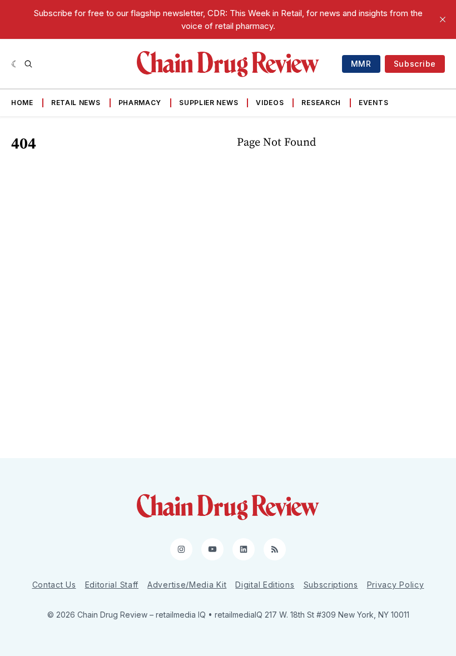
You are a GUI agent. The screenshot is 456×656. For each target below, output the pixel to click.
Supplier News (208, 102)
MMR (361, 63)
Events (373, 102)
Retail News (76, 102)
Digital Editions (264, 584)
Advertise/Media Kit (186, 584)
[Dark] (15, 63)
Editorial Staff (112, 584)
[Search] (28, 63)
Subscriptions (331, 584)
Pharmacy (140, 102)
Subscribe (415, 63)
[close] (443, 19)
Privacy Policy (395, 584)
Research (321, 102)
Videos (270, 102)
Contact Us (54, 584)
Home (22, 102)
